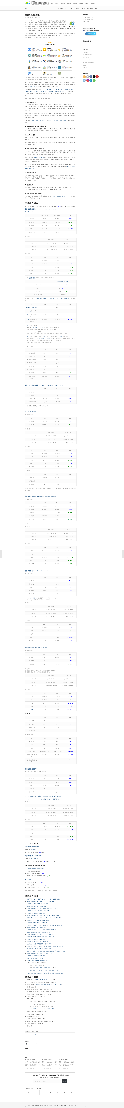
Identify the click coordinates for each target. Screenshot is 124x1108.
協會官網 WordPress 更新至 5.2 (36, 906)
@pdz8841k (34, 859)
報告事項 (76, 9)
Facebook (40, 1009)
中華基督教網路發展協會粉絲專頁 (34, 868)
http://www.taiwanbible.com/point (51, 385)
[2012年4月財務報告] (67, 1064)
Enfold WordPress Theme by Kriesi (79, 1106)
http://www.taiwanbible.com (46, 209)
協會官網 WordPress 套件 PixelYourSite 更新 (41, 901)
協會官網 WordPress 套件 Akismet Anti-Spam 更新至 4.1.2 (45, 915)
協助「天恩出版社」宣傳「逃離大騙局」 (37, 922)
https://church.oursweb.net (47, 496)
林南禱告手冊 (39, 984)
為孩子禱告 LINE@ (37, 327)
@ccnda (33, 849)
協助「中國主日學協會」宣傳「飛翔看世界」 (38, 920)
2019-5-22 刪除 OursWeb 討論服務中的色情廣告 (41, 930)
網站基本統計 (29, 212)
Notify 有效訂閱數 (31, 307)
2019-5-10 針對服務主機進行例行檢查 (38, 911)
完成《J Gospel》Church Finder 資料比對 (39, 948)
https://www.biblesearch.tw (46, 769)
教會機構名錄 (34, 598)
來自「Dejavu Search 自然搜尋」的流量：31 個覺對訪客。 (43, 799)
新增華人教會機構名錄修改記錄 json (37, 960)
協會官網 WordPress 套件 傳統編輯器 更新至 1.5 (41, 908)
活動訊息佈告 (86, 57)
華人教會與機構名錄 (87, 54)
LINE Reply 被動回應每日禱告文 (58, 120)
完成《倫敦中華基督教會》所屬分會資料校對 (39, 944)
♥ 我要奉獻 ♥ (91, 34)
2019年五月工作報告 (33, 15)
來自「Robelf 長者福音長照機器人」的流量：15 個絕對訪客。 (44, 796)
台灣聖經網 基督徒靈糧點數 (42, 967)
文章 (26, 8)
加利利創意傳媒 (61, 1106)
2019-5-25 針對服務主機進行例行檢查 (38, 941)
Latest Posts (34, 1031)
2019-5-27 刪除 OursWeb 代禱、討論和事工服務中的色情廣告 (45, 946)
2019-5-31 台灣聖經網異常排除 (36, 956)
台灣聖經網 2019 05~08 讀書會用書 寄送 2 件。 (44, 970)
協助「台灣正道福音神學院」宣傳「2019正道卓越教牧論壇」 (43, 899)
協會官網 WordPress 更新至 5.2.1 (37, 927)
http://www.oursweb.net (45, 412)
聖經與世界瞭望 (86, 60)
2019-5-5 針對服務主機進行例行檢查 (37, 904)
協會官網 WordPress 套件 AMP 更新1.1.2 (39, 953)
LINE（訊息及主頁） (49, 1009)
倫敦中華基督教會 (39, 158)
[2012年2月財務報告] (50, 1064)
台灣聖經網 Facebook (63, 281)
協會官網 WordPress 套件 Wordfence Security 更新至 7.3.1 (45, 918)
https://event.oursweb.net (42, 571)
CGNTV (59, 984)
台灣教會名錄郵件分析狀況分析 (36, 958)
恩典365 (53, 984)
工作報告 (83, 9)
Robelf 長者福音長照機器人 (60, 196)
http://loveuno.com (41, 647)
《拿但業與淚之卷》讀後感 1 (33, 91)
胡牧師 (50, 980)
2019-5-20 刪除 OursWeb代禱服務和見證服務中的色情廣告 (44, 925)
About (27, 1031)
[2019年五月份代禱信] (1, 554)
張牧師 (38, 980)
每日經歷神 (47, 984)
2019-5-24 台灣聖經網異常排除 (36, 939)
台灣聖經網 (28, 879)
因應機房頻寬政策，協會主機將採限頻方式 (39, 932)
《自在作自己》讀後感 (47, 91)
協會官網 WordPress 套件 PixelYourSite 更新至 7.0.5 (43, 934)
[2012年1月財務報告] (33, 1064)
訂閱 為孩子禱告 (41, 299)
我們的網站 (85, 67)
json (36, 166)
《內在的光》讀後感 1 (48, 89)
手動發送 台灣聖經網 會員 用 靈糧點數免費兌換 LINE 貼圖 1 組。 (45, 973)
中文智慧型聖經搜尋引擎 (88, 62)
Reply (29, 311)
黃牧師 (46, 980)
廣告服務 (32, 86)
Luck (34, 1035)
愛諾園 (84, 65)
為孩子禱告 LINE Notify (39, 120)
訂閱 (64, 1081)
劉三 (41, 980)
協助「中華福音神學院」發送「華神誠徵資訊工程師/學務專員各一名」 (46, 951)
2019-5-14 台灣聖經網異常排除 (36, 913)
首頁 (68, 9)
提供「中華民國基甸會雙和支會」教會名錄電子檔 (40, 937)
